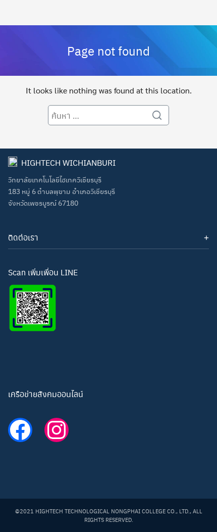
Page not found (108, 50)
